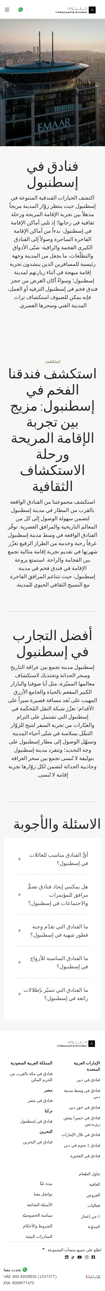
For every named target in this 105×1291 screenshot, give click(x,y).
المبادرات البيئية (39, 1236)
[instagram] (86, 1257)
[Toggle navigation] (7, 9)
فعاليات (93, 1205)
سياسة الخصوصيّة (37, 1215)
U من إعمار (90, 1216)
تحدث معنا (13, 1270)
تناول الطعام (89, 1174)
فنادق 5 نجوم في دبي (82, 1145)
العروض (93, 1195)
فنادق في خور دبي (84, 1107)
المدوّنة (94, 1227)
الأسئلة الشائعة (39, 1205)
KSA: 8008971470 (19, 1283)
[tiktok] (73, 1257)
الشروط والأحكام (37, 1226)
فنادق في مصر (40, 1100)
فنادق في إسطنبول (36, 1121)
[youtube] (79, 1257)
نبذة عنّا (46, 1183)
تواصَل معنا (43, 1194)
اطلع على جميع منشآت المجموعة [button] (74, 1249)
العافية (94, 1184)
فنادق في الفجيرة (85, 1156)
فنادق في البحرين (37, 1142)
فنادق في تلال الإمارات (81, 1134)
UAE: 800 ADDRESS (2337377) (30, 1276)
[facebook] (93, 1257)
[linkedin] (66, 1257)
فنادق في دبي (88, 1080)
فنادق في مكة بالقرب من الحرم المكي (31, 1077)
